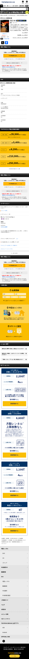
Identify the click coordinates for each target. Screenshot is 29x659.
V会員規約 (7, 538)
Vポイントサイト (5, 619)
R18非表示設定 (6, 595)
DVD (1, 5)
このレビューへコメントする (6, 248)
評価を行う (4, 33)
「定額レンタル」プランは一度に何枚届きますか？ (12, 359)
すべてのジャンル (12, 15)
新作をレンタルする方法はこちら (8, 66)
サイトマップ (4, 543)
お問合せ (3, 609)
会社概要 (3, 538)
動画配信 (22, 5)
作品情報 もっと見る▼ (22, 35)
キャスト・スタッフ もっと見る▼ (20, 37)
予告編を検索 (6, 38)
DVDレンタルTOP (3, 15)
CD (5, 5)
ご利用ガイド (4, 600)
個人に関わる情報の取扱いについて (19, 540)
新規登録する (14, 403)
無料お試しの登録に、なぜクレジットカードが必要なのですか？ (13, 354)
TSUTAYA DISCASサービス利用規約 (16, 538)
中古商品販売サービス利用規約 (7, 540)
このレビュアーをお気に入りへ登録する (8, 245)
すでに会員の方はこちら (20, 58)
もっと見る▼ (25, 32)
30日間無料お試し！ (14, 55)
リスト (23, 3)
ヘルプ (3, 605)
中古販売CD (16, 5)
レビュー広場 (4, 614)
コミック (10, 5)
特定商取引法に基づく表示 (6, 541)
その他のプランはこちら (9, 58)
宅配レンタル (5, 581)
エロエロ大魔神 (4, 226)
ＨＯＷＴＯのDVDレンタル (22, 15)
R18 (27, 5)
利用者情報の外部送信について (17, 541)
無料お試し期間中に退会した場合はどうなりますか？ (13, 348)
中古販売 (4, 590)
